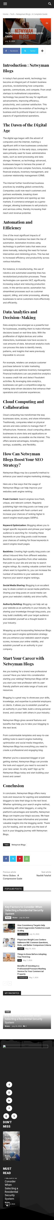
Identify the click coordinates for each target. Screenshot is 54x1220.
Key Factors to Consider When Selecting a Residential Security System (24, 910)
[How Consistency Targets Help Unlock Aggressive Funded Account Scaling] (9, 928)
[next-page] (10, 983)
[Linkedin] (9, 1100)
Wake (14, 917)
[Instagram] (9, 1092)
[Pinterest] (20, 859)
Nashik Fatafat (44, 875)
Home (5, 14)
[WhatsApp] (27, 859)
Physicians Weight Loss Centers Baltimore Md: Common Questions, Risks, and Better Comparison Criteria (34, 942)
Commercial (22, 977)
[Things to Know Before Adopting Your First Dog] (9, 957)
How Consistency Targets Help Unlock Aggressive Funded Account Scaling (33, 928)
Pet (19, 960)
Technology (22, 934)
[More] (42, 51)
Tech (12, 14)
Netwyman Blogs (19, 845)
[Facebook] (6, 859)
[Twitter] (13, 859)
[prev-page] (5, 983)
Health (20, 949)
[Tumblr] (6, 1116)
